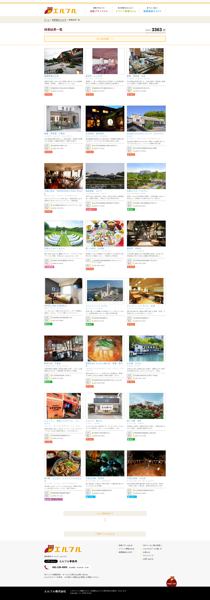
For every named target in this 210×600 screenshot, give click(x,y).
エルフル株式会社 (55, 591)
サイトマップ (148, 556)
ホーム (47, 20)
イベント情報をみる (126, 549)
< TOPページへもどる (105, 534)
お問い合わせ (148, 559)
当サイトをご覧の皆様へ (152, 545)
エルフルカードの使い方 (152, 549)
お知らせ (146, 552)
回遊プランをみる (125, 545)
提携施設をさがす (59, 20)
